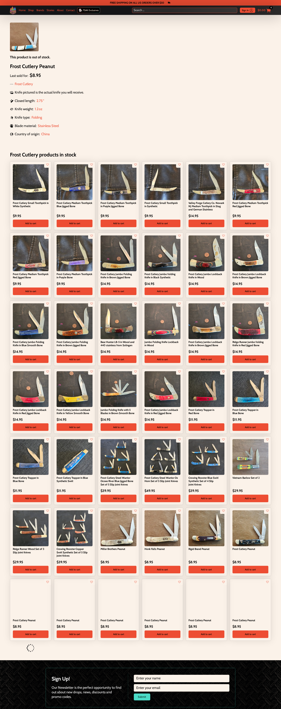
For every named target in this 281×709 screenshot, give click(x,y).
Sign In (245, 10)
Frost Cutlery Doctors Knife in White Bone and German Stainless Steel (117, 688)
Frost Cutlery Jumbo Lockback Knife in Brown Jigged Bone (249, 276)
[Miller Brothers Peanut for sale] (118, 528)
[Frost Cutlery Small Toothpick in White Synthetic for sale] (31, 182)
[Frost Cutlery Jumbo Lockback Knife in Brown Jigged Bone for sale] (250, 253)
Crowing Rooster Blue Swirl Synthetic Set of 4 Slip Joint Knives (203, 481)
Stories (50, 10)
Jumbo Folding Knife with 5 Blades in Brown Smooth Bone (117, 411)
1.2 (36, 109)
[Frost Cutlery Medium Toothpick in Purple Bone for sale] (74, 253)
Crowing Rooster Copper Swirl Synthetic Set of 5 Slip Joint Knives (72, 552)
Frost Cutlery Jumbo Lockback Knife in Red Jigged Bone (29, 411)
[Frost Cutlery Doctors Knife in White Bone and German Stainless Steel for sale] (118, 664)
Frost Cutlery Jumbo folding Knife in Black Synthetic (160, 276)
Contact (70, 10)
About (60, 10)
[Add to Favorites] (47, 165)
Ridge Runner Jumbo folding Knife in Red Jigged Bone (248, 343)
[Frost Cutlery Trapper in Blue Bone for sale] (250, 389)
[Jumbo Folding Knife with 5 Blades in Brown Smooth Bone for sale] (118, 389)
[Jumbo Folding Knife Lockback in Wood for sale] (162, 321)
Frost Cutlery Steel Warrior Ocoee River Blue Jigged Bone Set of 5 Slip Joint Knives (117, 481)
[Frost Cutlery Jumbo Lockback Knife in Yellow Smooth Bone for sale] (74, 389)
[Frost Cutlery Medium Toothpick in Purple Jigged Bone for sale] (118, 182)
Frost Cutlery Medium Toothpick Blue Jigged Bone (74, 204)
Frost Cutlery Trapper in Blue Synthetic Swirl (72, 479)
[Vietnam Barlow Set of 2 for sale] (250, 457)
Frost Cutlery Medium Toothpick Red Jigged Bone (250, 204)
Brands (40, 10)
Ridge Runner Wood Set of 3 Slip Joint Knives (28, 550)
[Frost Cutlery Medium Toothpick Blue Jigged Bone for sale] (74, 182)
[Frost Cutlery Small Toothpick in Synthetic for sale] (162, 182)
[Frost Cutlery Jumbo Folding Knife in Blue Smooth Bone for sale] (31, 321)
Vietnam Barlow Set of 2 (246, 477)
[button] (31, 223)
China (45, 134)
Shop (31, 10)
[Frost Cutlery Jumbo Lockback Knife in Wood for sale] (206, 253)
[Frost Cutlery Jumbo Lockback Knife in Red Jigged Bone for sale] (31, 389)
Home (22, 10)
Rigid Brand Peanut (199, 548)
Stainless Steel (48, 126)
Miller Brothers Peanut (113, 548)
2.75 (40, 101)
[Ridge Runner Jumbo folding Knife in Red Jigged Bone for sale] (250, 321)
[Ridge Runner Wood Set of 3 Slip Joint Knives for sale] (31, 528)
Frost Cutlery (24, 84)
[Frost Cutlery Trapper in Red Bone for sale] (206, 389)
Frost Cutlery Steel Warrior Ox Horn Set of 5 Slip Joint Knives (161, 479)
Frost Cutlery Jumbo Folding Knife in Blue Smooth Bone (28, 343)
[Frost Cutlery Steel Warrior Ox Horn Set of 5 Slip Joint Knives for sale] (162, 457)
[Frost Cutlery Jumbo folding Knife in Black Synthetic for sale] (162, 253)
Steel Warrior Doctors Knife (28, 684)
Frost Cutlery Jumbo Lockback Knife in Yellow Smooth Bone (73, 411)
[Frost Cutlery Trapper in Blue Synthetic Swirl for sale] (74, 457)
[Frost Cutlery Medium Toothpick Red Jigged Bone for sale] (250, 182)
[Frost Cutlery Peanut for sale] (250, 528)
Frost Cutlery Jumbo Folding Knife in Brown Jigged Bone (116, 276)
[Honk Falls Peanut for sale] (162, 528)
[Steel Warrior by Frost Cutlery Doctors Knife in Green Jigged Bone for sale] (74, 664)
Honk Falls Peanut (155, 548)
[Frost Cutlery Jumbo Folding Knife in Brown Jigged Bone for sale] (118, 253)
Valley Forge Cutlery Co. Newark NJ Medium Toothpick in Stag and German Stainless (206, 206)
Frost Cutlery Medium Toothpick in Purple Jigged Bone (118, 204)
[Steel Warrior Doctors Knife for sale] (31, 664)
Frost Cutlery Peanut (243, 548)
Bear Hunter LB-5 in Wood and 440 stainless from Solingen (117, 343)
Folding (37, 117)
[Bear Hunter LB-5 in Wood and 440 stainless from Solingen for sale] (118, 321)
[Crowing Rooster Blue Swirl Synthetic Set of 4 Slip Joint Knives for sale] (206, 457)
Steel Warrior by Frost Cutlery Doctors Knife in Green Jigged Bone (73, 688)
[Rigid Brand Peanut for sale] (206, 528)
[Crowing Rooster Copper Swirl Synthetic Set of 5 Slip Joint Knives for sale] (74, 528)
